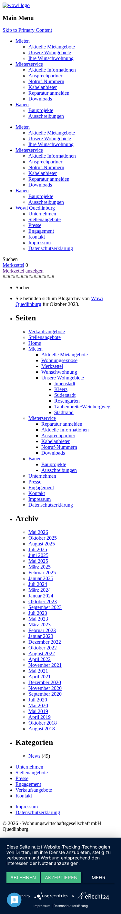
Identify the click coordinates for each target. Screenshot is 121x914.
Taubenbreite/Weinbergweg (82, 406)
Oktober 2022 (42, 647)
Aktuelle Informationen (52, 70)
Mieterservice (29, 64)
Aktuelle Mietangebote (51, 46)
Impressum (39, 242)
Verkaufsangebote (46, 331)
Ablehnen (23, 878)
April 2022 (39, 659)
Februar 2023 (42, 630)
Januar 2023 (40, 636)
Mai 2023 (38, 619)
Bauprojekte (40, 110)
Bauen (22, 104)
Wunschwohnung (59, 372)
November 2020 (45, 688)
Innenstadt (64, 383)
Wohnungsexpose (59, 360)
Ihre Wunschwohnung (51, 58)
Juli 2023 (37, 613)
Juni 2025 (38, 555)
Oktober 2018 (42, 723)
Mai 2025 (38, 561)
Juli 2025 (37, 549)
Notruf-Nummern (46, 81)
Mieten (22, 41)
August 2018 (41, 728)
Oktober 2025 (42, 538)
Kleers (60, 389)
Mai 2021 (38, 671)
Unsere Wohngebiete (49, 52)
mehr (99, 878)
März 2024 (39, 590)
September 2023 (45, 607)
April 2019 (39, 717)
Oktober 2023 (42, 601)
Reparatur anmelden (48, 93)
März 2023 (39, 624)
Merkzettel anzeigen (23, 271)
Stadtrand (64, 412)
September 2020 (45, 694)
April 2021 (39, 676)
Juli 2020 (37, 699)
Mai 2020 (38, 705)
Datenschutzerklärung (50, 248)
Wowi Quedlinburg (35, 208)
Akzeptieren (61, 878)
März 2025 (39, 567)
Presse (34, 225)
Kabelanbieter (42, 87)
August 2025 (41, 543)
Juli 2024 (37, 584)
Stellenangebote (44, 219)
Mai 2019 (38, 711)
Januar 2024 (40, 595)
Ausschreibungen (46, 116)
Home (34, 343)
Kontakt (36, 236)
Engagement (41, 231)
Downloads (40, 98)
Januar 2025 (40, 578)
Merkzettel (13, 265)
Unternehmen (42, 213)
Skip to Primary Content (27, 30)
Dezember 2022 (44, 642)
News (34, 756)
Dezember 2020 (44, 682)
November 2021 (45, 665)
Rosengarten (67, 401)
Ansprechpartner (45, 75)
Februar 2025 (42, 572)
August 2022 (41, 653)
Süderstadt (65, 395)
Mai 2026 (38, 532)
